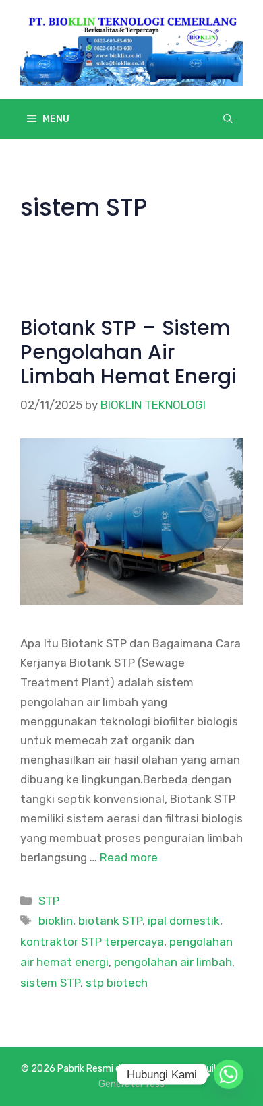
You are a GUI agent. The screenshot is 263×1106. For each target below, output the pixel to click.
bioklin (55, 921)
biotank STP (110, 921)
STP (48, 900)
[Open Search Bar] (228, 119)
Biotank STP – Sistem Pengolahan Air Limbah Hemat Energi (128, 352)
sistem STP (50, 982)
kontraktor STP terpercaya (92, 941)
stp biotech (117, 982)
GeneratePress (131, 1084)
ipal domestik (184, 921)
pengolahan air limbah (173, 962)
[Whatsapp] (228, 1074)
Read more (129, 857)
